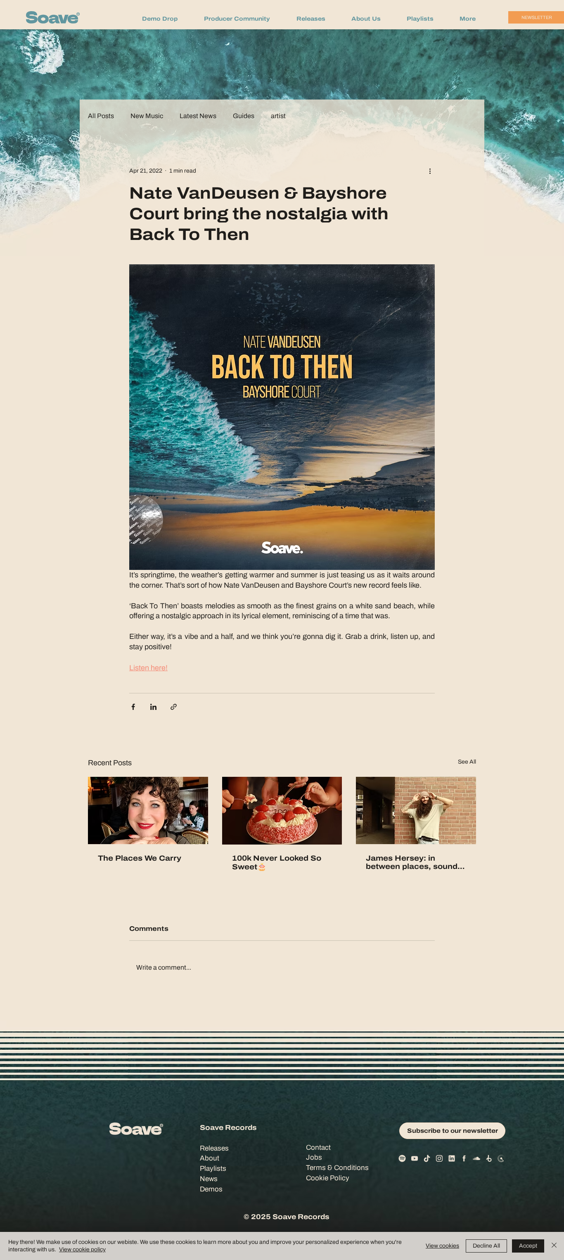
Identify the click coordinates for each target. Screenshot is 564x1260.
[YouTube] (414, 1158)
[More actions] (430, 171)
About (209, 1158)
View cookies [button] (442, 1246)
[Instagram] (439, 1158)
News (209, 1179)
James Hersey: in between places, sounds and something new (414, 862)
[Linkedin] (452, 1158)
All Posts (101, 116)
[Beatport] (489, 1158)
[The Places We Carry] (148, 810)
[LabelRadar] (501, 1158)
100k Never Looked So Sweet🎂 (276, 862)
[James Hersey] (416, 810)
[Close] (554, 1246)
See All (467, 762)
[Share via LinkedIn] (153, 707)
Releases (214, 1148)
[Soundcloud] (476, 1158)
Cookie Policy (327, 1178)
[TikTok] (427, 1158)
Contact (318, 1147)
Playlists (213, 1168)
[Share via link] (174, 707)
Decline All (486, 1246)
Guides (243, 116)
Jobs (314, 1157)
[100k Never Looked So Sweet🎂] (282, 811)
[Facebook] (464, 1158)
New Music (146, 116)
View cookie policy (82, 1249)
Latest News (198, 116)
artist (278, 116)
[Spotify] (402, 1158)
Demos (211, 1189)
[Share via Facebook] (133, 707)
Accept (528, 1246)
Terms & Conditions (337, 1168)
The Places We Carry (139, 858)
